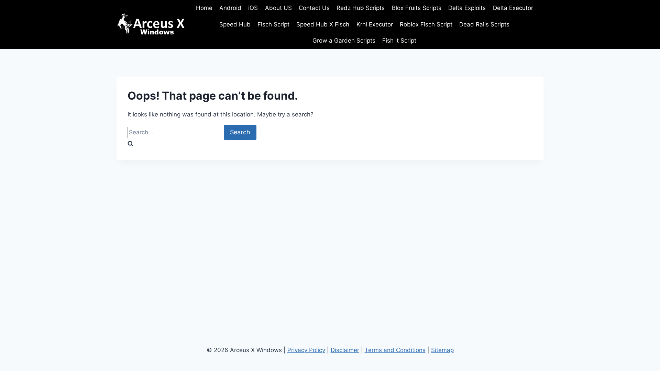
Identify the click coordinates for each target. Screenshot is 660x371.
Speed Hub (235, 24)
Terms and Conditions (395, 350)
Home (204, 7)
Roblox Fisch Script (426, 24)
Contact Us (314, 7)
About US (278, 7)
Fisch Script (273, 24)
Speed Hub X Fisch (322, 24)
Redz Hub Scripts (361, 7)
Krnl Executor (374, 24)
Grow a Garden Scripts (343, 40)
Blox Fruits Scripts (416, 7)
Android (230, 7)
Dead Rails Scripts (484, 24)
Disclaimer (345, 350)
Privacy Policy (306, 350)
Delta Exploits (467, 7)
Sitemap (442, 350)
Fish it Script (399, 40)
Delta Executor (513, 7)
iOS (253, 7)
